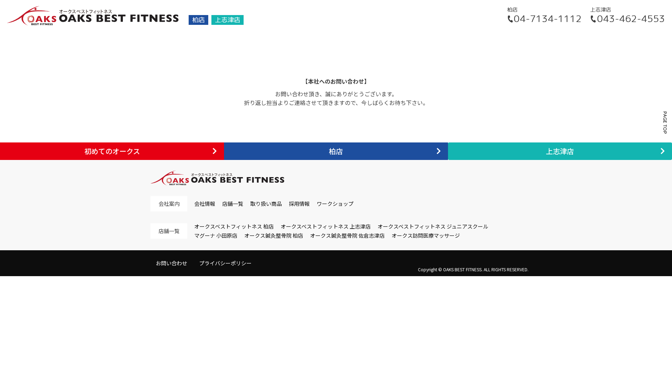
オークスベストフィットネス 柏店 (234, 226)
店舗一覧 (232, 203)
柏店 (198, 19)
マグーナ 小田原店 (215, 235)
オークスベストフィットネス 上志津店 (326, 226)
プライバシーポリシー (225, 263)
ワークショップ (335, 203)
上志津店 (227, 19)
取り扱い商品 (266, 203)
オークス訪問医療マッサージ (426, 235)
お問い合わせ (171, 263)
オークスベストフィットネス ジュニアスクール (433, 226)
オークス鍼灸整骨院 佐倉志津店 (347, 235)
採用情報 (299, 203)
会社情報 (204, 203)
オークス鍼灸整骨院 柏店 (273, 235)
